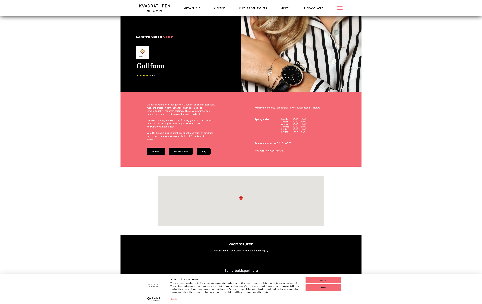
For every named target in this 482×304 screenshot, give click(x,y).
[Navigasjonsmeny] (340, 8)
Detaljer (173, 299)
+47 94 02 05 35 (283, 143)
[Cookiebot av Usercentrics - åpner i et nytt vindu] (154, 299)
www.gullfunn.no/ (275, 150)
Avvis (323, 287)
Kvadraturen (143, 36)
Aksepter (323, 280)
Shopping (157, 36)
